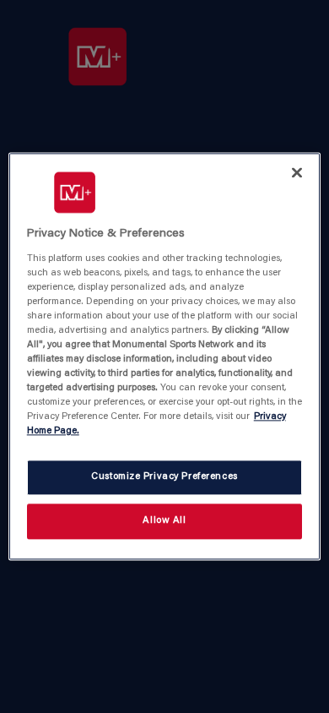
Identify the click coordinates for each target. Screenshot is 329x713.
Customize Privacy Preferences (164, 477)
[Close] (297, 172)
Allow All (164, 521)
